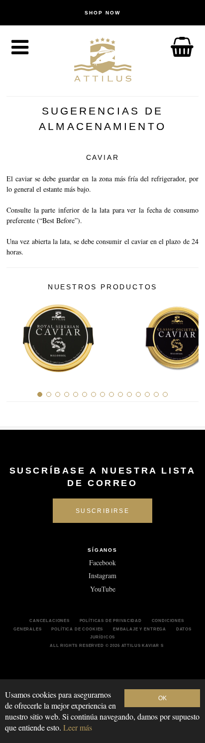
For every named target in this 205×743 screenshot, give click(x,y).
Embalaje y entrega (139, 628)
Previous (17, 334)
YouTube (102, 589)
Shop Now (102, 12)
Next (187, 334)
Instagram (102, 575)
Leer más (77, 727)
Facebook (102, 562)
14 (156, 394)
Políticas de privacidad (111, 620)
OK (162, 698)
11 (129, 394)
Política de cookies (77, 628)
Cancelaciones (49, 620)
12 (138, 394)
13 (147, 394)
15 (165, 394)
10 (120, 394)
